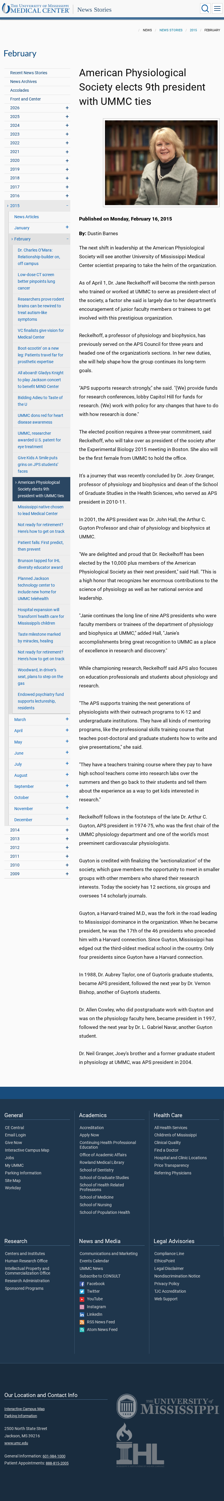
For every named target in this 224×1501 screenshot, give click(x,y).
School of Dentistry (97, 1170)
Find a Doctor (166, 1150)
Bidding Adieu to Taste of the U (40, 401)
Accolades (19, 90)
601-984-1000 (54, 1456)
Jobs (9, 1158)
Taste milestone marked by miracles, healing (39, 638)
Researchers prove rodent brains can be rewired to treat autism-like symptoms (41, 309)
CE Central (14, 1128)
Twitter (92, 1291)
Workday (13, 1188)
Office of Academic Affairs (103, 1155)
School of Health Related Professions (102, 1187)
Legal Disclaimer (169, 1268)
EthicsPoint (164, 1261)
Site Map (13, 1180)
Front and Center (25, 99)
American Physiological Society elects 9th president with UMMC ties (41, 489)
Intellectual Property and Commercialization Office (27, 1271)
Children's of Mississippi (175, 1135)
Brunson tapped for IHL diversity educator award (40, 564)
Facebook (94, 1284)
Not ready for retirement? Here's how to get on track (41, 528)
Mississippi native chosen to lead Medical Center (41, 510)
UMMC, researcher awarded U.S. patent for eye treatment (39, 440)
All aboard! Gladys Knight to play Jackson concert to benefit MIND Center (41, 379)
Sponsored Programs (24, 1288)
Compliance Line (169, 1254)
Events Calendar (94, 1261)
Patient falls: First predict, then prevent (41, 546)
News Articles (26, 216)
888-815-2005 (57, 1463)
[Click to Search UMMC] (205, 8)
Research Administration (27, 1281)
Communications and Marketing (109, 1254)
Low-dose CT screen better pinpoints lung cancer (36, 281)
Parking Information (23, 1173)
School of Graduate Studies (104, 1178)
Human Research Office (26, 1261)
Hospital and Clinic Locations (180, 1158)
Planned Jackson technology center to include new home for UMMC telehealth (37, 588)
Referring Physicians (172, 1173)
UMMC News (91, 1268)
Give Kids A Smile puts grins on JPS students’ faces (38, 464)
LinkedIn (93, 1314)
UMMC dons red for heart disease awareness (40, 419)
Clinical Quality (167, 1143)
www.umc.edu (16, 1443)
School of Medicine (96, 1197)
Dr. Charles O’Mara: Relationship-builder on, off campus (39, 257)
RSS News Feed (99, 1322)
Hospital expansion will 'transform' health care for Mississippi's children (41, 616)
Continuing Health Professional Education (108, 1145)
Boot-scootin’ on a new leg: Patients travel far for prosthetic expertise (40, 355)
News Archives (23, 81)
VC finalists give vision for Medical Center (41, 334)
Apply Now (89, 1135)
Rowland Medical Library (102, 1162)
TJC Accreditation (170, 1291)
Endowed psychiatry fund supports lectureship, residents (41, 701)
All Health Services (170, 1128)
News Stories (94, 9)
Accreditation (92, 1128)
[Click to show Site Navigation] (217, 8)
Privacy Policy (166, 1284)
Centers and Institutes (25, 1254)
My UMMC (14, 1165)
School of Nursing (96, 1205)
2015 (193, 30)
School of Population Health (105, 1212)
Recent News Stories (28, 72)
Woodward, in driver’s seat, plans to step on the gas (40, 677)
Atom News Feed (101, 1329)
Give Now (13, 1143)
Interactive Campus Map (27, 1150)
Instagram (95, 1307)
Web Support (166, 1299)
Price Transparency (171, 1165)
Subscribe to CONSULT (100, 1276)
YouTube (93, 1299)
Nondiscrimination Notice (177, 1276)
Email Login (15, 1135)
